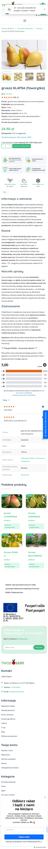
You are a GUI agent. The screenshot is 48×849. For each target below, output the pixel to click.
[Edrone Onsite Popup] (24, 424)
